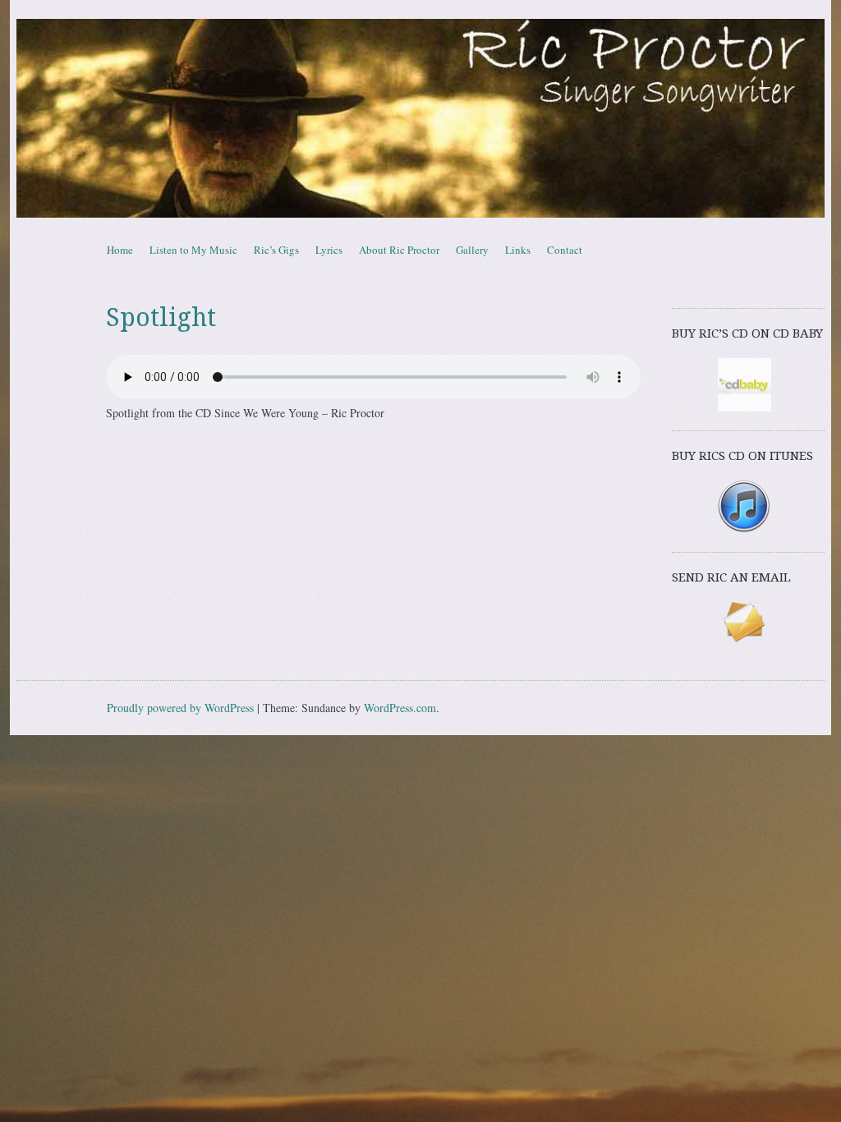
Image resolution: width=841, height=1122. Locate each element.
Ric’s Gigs (276, 249)
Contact (564, 249)
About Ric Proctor (399, 249)
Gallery (472, 249)
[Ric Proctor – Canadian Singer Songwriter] (420, 118)
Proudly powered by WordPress (180, 707)
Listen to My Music (193, 249)
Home (120, 249)
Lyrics (328, 249)
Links (518, 249)
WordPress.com (400, 707)
